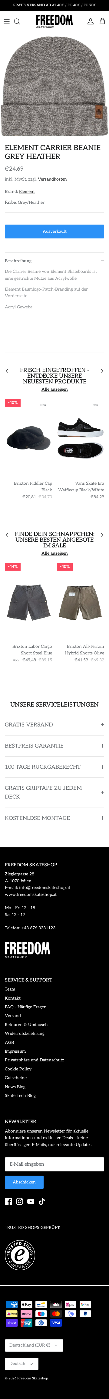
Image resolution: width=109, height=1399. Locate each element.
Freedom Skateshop (32, 1378)
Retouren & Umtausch (26, 1024)
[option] (54, 86)
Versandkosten (52, 179)
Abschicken (24, 1182)
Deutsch (17, 1363)
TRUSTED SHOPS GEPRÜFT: (32, 1227)
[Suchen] (20, 21)
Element (27, 191)
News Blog (15, 1086)
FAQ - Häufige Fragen (26, 1007)
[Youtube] (30, 1201)
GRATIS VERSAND (29, 725)
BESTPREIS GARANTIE (34, 746)
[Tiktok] (41, 1201)
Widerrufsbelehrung (25, 1033)
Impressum (15, 1051)
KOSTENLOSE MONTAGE (37, 818)
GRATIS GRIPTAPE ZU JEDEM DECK (43, 792)
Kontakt (13, 998)
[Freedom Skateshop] (54, 21)
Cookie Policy (18, 1069)
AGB (9, 1042)
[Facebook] (8, 1201)
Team (10, 989)
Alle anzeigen (54, 389)
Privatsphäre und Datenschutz (34, 1060)
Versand (13, 1015)
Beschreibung (18, 260)
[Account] (89, 21)
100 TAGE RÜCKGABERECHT (43, 767)
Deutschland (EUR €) (29, 1345)
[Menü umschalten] (6, 21)
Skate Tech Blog (20, 1095)
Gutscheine (16, 1077)
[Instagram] (19, 1201)
